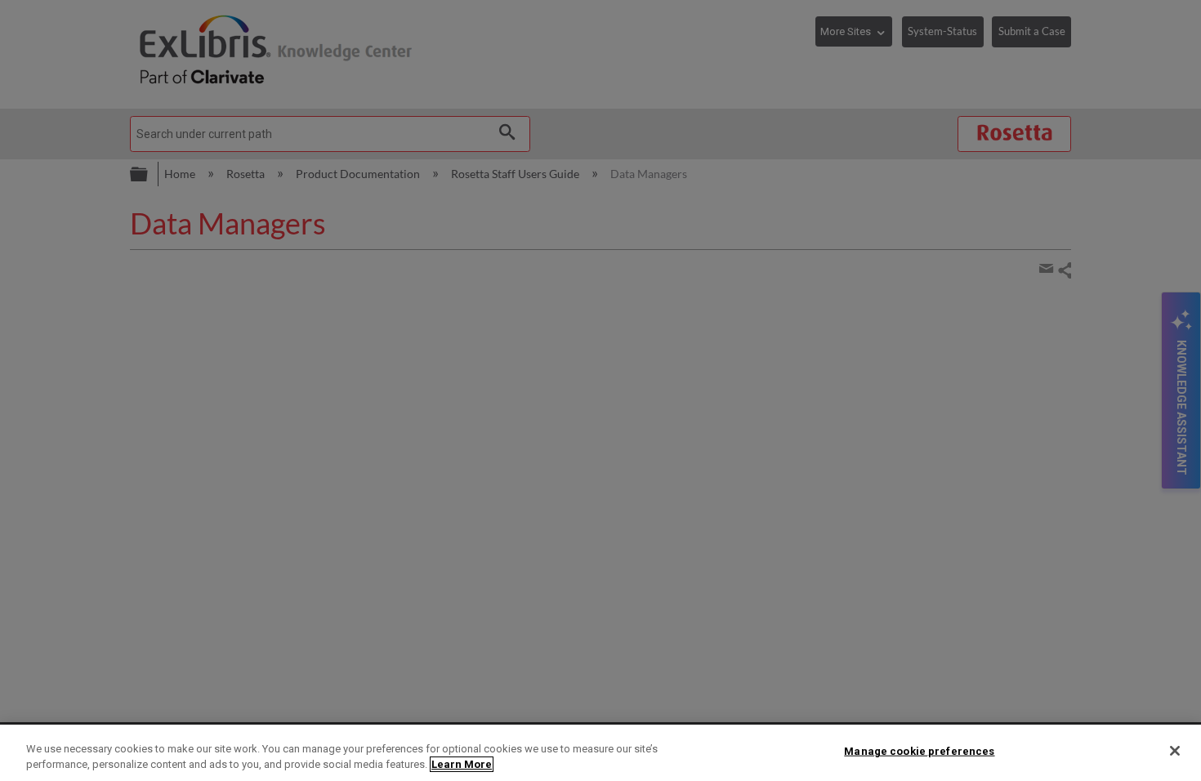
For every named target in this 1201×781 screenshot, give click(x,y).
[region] (600, 753)
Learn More (461, 764)
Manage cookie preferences (919, 751)
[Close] (1175, 751)
